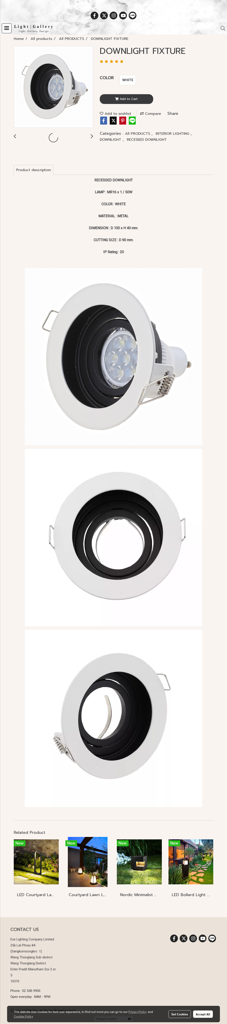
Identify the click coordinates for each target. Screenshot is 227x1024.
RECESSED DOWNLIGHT (147, 139)
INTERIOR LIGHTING (173, 133)
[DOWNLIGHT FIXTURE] (53, 87)
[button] (221, 28)
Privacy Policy (137, 1012)
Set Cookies (179, 1014)
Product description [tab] (33, 170)
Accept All (203, 1014)
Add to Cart (128, 99)
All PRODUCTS (138, 133)
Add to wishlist (117, 113)
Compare (152, 113)
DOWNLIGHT (111, 139)
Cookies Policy (23, 1016)
